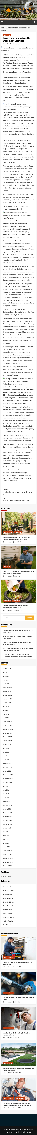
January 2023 (7, 809)
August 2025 (7, 703)
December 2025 (8, 691)
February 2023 (7, 805)
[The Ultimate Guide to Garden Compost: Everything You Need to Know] (18, 591)
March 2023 (7, 801)
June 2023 (6, 790)
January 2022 (7, 854)
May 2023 (6, 794)
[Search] (34, 22)
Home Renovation (8, 906)
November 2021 (8, 862)
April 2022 (6, 843)
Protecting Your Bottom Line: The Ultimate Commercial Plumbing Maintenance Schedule (17, 655)
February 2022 (7, 851)
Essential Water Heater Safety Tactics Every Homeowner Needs (17, 643)
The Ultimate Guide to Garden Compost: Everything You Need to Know (15, 606)
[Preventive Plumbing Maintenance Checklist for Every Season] (18, 948)
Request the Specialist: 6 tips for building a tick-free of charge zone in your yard (18, 312)
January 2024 (7, 771)
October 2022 (7, 820)
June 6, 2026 (18, 1108)
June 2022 (6, 835)
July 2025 (6, 706)
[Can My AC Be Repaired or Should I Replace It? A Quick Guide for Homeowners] (18, 557)
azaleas (10, 221)
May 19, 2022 (18, 44)
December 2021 (8, 858)
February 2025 (7, 722)
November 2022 (8, 816)
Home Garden (7, 35)
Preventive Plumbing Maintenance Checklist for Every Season (18, 632)
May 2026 (6, 680)
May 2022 (6, 839)
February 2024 (7, 767)
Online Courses (6, 876)
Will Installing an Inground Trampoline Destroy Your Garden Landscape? (18, 649)
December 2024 (8, 729)
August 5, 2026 (18, 967)
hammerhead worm (15, 87)
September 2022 (8, 824)
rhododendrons (22, 221)
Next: (16, 499)
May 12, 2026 (18, 542)
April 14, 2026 (18, 576)
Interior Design (7, 909)
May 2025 (6, 714)
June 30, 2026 (18, 1072)
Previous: (17, 491)
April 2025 (6, 718)
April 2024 (6, 759)
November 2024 (8, 733)
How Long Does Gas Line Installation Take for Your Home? (17, 638)
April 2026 (6, 684)
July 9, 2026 (17, 1002)
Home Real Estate (8, 902)
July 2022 (6, 832)
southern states (23, 123)
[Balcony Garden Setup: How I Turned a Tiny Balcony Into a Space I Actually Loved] (18, 523)
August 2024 (7, 744)
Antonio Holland (8, 44)
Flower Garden (7, 600)
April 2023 (6, 797)
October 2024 (7, 737)
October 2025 (7, 695)
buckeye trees (18, 387)
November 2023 (8, 778)
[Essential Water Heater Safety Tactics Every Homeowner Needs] (18, 1018)
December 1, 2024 (19, 610)
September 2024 (8, 740)
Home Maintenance (9, 898)
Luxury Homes (7, 913)
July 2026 (6, 672)
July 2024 (6, 748)
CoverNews (17, 1132)
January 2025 (7, 725)
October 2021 (7, 866)
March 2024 (7, 763)
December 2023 (8, 775)
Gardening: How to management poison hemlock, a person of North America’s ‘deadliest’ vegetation (18, 438)
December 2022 (8, 813)
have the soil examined (21, 286)
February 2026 (7, 687)
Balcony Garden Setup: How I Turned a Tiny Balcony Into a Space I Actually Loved (16, 538)
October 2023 (7, 782)
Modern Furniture (8, 921)
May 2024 (6, 756)
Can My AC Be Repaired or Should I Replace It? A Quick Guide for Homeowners (18, 572)
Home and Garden (8, 532)
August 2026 (7, 668)
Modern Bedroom (8, 917)
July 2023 (6, 786)
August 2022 (7, 828)
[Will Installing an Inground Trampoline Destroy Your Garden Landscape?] (18, 1054)
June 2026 (6, 676)
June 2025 (6, 710)
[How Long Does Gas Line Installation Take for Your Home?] (18, 983)
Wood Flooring (7, 925)
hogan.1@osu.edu (26, 68)
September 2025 (8, 699)
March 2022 (7, 847)
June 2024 (6, 752)
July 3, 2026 (17, 1037)
